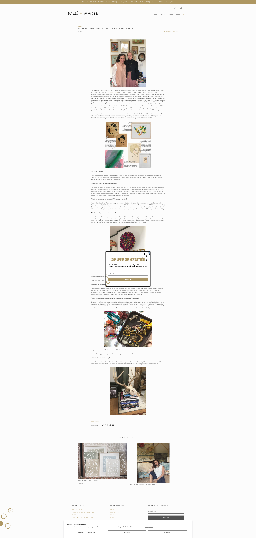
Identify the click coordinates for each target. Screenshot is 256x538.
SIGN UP (128, 279)
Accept (127, 532)
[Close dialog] (149, 253)
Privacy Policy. (149, 527)
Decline (167, 532)
